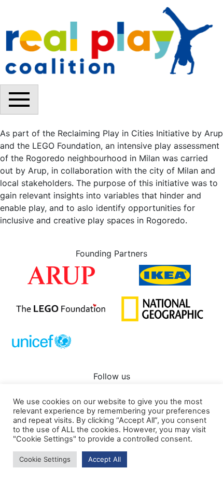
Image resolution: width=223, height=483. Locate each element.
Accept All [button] (104, 459)
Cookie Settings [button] (45, 459)
